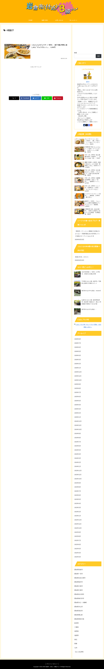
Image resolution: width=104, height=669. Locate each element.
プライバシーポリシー (52, 664)
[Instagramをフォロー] (89, 125)
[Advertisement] (35, 36)
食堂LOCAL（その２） (82, 257)
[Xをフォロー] (87, 125)
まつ (87, 81)
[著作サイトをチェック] (84, 125)
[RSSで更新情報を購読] (91, 125)
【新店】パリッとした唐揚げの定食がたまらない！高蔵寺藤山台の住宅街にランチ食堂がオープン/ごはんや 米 (87, 233)
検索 (75, 53)
